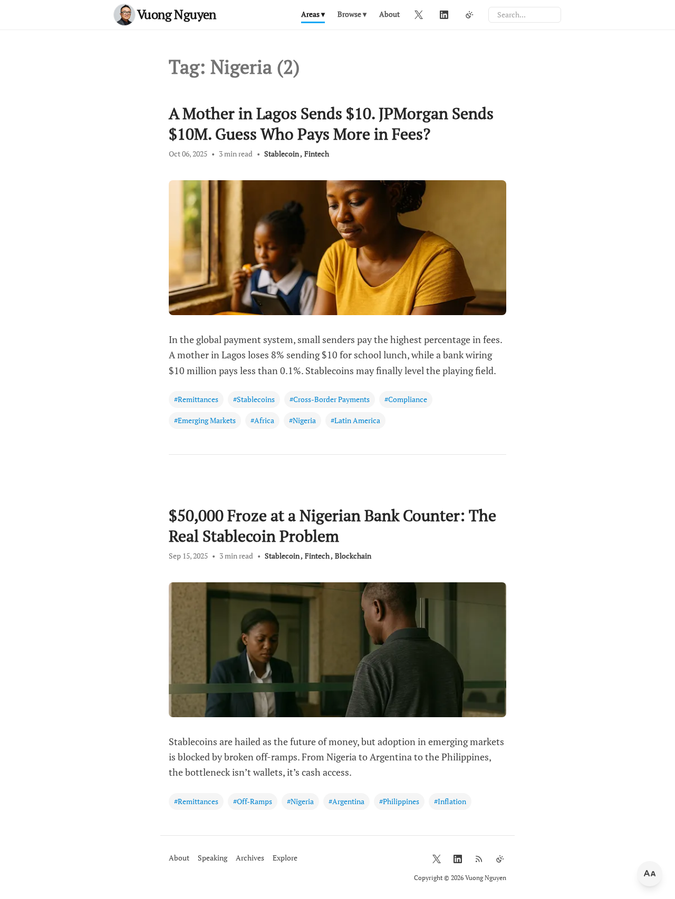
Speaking (212, 858)
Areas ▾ (313, 14)
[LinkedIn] (444, 14)
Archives (250, 858)
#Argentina (346, 801)
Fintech (316, 154)
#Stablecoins (254, 399)
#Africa (262, 420)
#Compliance (405, 399)
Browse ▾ (352, 14)
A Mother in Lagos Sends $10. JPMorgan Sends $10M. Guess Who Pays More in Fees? (331, 123)
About (389, 14)
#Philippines (399, 801)
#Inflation (450, 801)
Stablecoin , (283, 154)
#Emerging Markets (205, 420)
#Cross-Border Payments (330, 399)
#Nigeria (302, 420)
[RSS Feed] (478, 859)
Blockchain (353, 556)
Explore (285, 858)
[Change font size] (649, 873)
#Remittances (196, 399)
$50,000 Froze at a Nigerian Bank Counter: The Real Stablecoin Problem (332, 525)
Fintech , (319, 556)
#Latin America (355, 420)
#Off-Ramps (252, 801)
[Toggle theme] (469, 14)
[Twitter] (418, 14)
